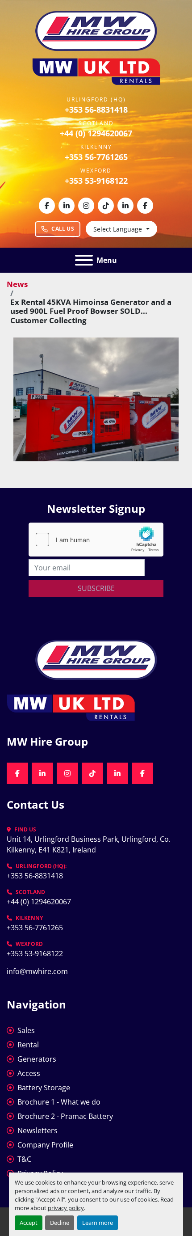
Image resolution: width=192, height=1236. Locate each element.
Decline (59, 1223)
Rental (28, 1045)
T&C (24, 1159)
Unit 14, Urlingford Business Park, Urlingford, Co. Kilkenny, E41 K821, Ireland (89, 844)
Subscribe (96, 588)
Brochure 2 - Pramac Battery (65, 1116)
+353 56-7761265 (96, 157)
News (17, 284)
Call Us (62, 228)
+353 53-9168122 (96, 180)
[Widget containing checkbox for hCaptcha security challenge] (96, 540)
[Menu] (84, 260)
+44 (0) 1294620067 (96, 133)
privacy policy (66, 1208)
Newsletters (37, 1130)
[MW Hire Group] (96, 659)
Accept (29, 1223)
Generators (36, 1059)
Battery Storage (43, 1088)
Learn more (97, 1223)
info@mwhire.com (37, 971)
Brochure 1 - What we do (58, 1102)
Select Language (117, 229)
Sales (26, 1030)
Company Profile (45, 1145)
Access (28, 1073)
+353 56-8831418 (96, 109)
